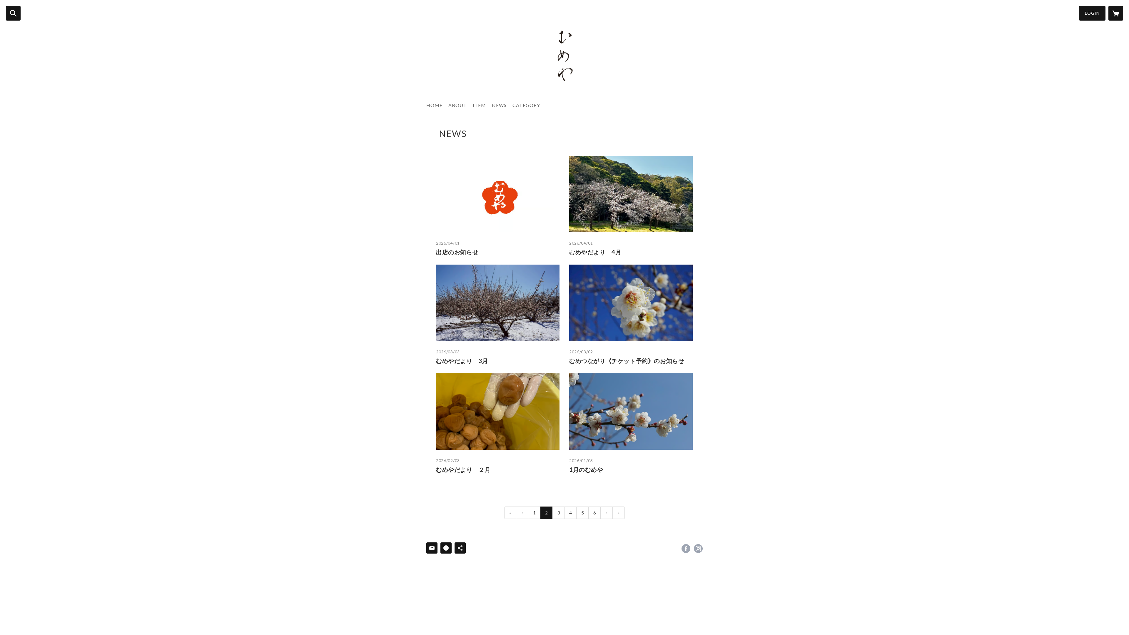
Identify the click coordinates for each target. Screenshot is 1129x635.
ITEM (479, 105)
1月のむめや (586, 469)
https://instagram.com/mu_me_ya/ (698, 548)
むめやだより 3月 (462, 360)
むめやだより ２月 (463, 469)
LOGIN (1092, 13)
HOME (434, 105)
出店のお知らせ (457, 251)
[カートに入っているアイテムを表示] (1115, 13)
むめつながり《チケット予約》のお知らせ (626, 360)
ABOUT (457, 105)
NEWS (499, 105)
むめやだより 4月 (595, 251)
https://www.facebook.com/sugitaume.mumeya (686, 548)
